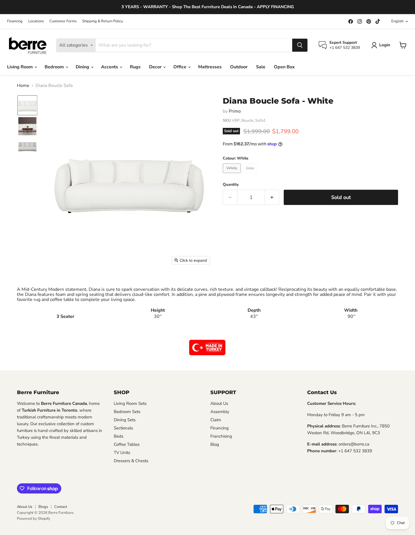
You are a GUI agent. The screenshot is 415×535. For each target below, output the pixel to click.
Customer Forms (63, 21)
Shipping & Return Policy (102, 21)
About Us (219, 403)
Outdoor (239, 67)
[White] (232, 174)
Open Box (284, 67)
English (397, 21)
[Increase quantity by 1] (272, 197)
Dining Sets (125, 420)
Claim (215, 420)
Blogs (43, 506)
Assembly (219, 411)
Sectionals (123, 428)
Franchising (221, 436)
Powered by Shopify (33, 518)
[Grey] (250, 174)
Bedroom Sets (127, 411)
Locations (36, 21)
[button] (381, 45)
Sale (260, 67)
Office (180, 67)
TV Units (122, 452)
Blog (214, 444)
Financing (15, 21)
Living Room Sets (130, 403)
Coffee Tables (126, 444)
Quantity (231, 184)
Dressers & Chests (131, 461)
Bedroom (55, 67)
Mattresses (210, 67)
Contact (60, 506)
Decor (156, 67)
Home (23, 85)
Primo (235, 111)
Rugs (135, 67)
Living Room (20, 67)
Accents (110, 67)
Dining (83, 67)
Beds (118, 436)
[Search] (299, 45)
